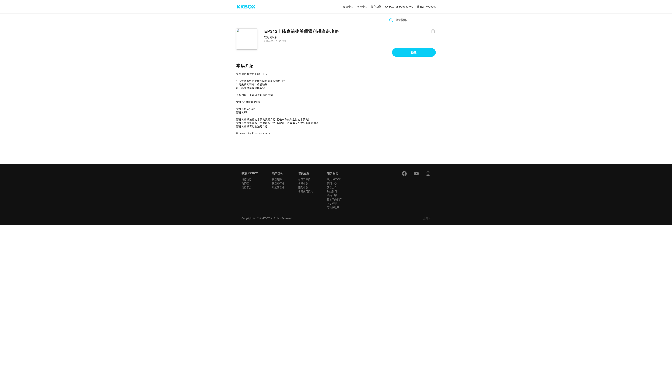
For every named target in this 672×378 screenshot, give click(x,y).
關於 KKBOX (334, 179)
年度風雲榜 (278, 187)
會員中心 (348, 6)
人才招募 (332, 203)
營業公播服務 (334, 199)
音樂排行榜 (278, 183)
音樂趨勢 (277, 179)
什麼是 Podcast (426, 6)
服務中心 (362, 6)
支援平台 (246, 187)
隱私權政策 (333, 207)
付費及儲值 (304, 179)
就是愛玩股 (270, 37)
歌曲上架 (332, 195)
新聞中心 (332, 183)
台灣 (425, 218)
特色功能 (376, 6)
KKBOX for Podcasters (399, 6)
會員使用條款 (305, 191)
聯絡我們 (332, 191)
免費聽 (245, 183)
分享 (433, 31)
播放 (414, 52)
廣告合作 (332, 187)
